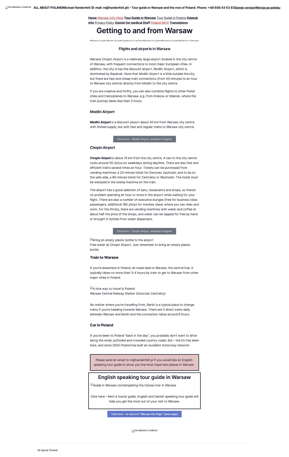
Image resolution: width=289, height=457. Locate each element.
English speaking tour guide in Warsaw (144, 377)
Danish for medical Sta (131, 22)
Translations (179, 22)
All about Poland (48, 7)
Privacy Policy (104, 22)
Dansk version (245, 7)
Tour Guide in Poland (171, 18)
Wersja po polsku (267, 7)
